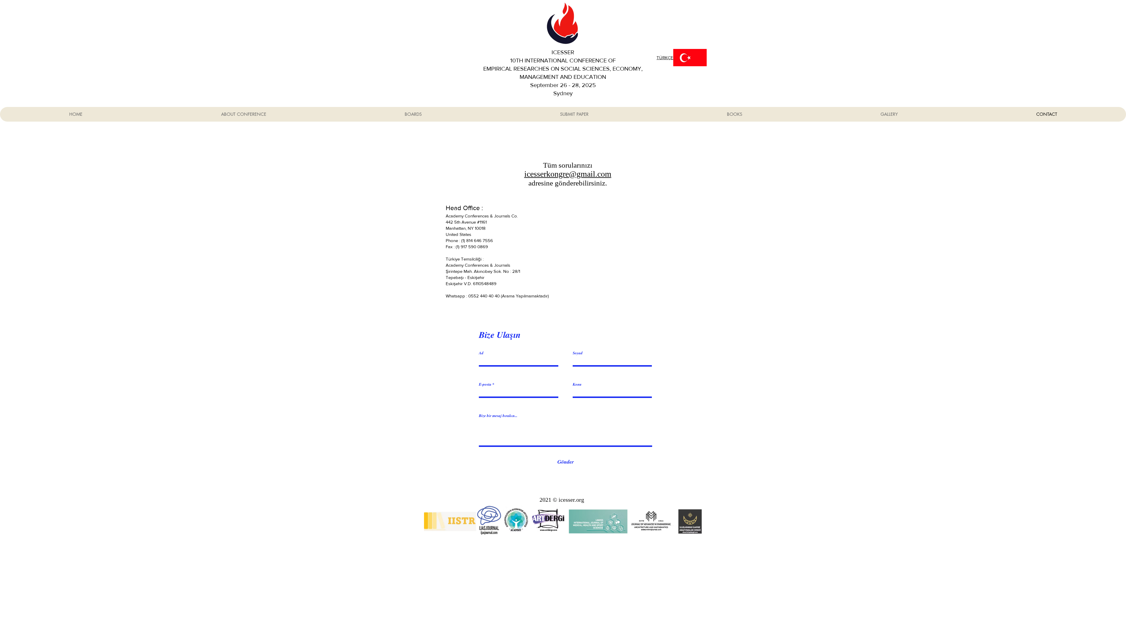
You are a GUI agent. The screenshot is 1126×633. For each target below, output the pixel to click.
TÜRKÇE (665, 57)
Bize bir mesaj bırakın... (498, 416)
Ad (481, 353)
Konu (577, 384)
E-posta (485, 384)
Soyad (578, 353)
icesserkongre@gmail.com (567, 173)
